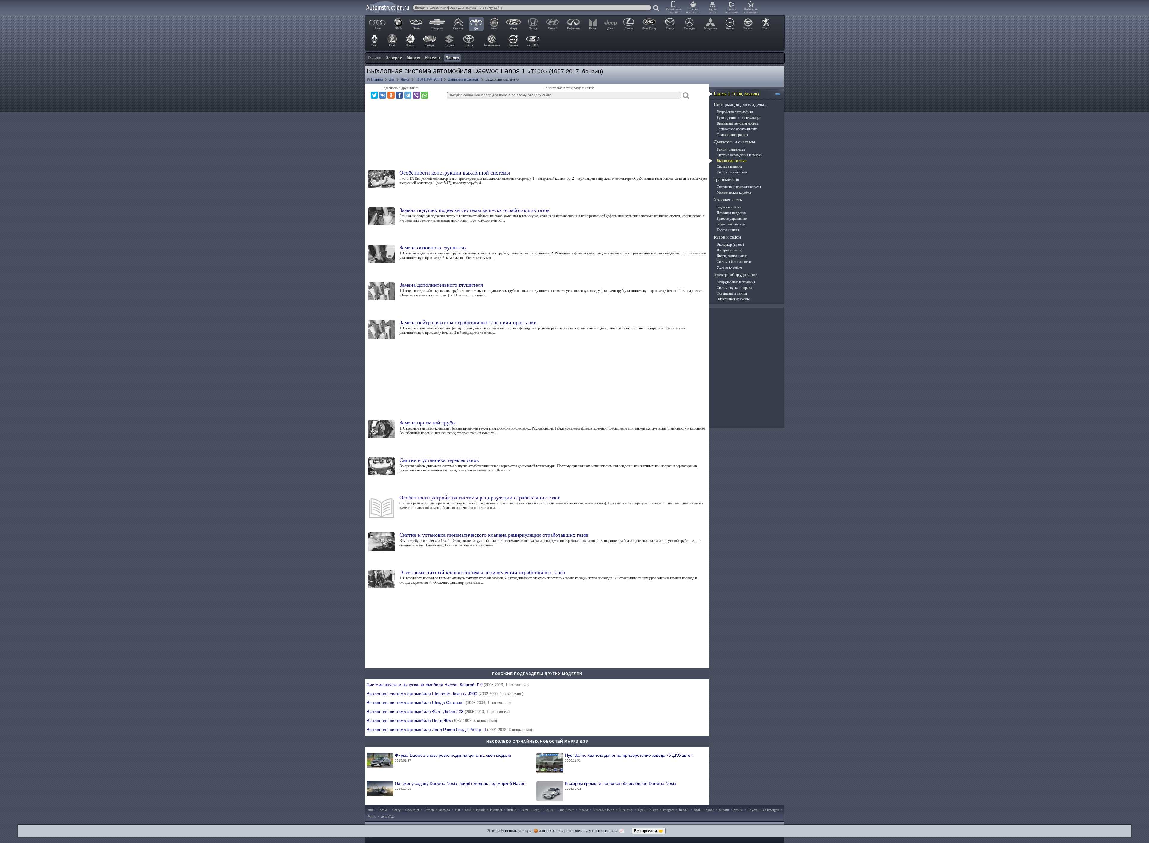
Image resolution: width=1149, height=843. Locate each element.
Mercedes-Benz (603, 810)
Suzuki (738, 810)
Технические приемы (732, 135)
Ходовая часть (728, 199)
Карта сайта (712, 10)
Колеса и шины (728, 230)
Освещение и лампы (732, 293)
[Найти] (656, 8)
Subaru (724, 810)
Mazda (583, 810)
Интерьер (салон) (729, 250)
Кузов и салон (727, 237)
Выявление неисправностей (737, 123)
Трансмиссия (726, 179)
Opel (641, 810)
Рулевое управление (732, 218)
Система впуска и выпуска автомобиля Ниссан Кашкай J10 (448, 684)
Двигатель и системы (734, 142)
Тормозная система (731, 224)
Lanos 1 (736, 94)
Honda (480, 810)
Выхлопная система (731, 161)
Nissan (653, 810)
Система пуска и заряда (734, 288)
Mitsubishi (626, 810)
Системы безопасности (734, 262)
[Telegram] (407, 95)
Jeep (536, 810)
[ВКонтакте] (382, 95)
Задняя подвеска (729, 207)
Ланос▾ (452, 58)
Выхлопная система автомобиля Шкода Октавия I (439, 702)
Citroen (429, 810)
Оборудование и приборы (736, 282)
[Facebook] (399, 95)
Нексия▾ (433, 58)
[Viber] (416, 95)
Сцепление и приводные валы (739, 187)
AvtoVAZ (387, 816)
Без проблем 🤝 (648, 831)
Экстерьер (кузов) (730, 244)
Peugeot (668, 810)
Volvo (372, 816)
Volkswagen (770, 810)
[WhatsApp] (424, 95)
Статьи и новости (693, 10)
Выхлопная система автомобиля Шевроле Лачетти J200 (445, 693)
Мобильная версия (673, 10)
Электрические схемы (733, 299)
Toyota (753, 810)
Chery (396, 810)
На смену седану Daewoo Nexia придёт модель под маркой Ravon (460, 785)
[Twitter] (374, 95)
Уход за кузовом (729, 267)
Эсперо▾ (394, 58)
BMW (383, 810)
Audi (371, 810)
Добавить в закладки (751, 10)
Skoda (710, 810)
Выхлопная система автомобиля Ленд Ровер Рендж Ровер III (449, 729)
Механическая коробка (734, 192)
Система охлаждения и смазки (739, 155)
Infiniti (511, 810)
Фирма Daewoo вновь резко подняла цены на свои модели (453, 757)
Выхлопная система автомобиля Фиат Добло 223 (438, 711)
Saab (697, 810)
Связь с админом (731, 10)
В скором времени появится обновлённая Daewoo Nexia (620, 785)
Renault (684, 810)
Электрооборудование (735, 274)
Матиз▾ (413, 58)
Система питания (729, 166)
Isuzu (525, 810)
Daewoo (444, 810)
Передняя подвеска (731, 213)
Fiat (457, 810)
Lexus (548, 810)
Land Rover (565, 810)
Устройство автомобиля (735, 112)
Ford (468, 810)
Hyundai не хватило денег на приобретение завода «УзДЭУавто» (629, 757)
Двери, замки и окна (732, 256)
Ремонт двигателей (731, 149)
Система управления (732, 172)
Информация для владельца (740, 104)
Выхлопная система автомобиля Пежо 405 (432, 720)
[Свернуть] (780, 94)
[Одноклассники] (391, 95)
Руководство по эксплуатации (739, 118)
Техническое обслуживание (737, 129)
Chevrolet (412, 810)
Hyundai (496, 810)
